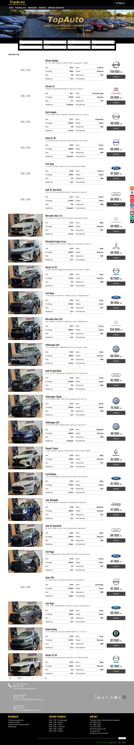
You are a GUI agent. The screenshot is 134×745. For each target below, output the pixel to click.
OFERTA (11, 8)
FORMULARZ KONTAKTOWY (56, 8)
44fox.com (123, 742)
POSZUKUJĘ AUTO (20, 8)
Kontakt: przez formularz (99, 733)
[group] (67, 24)
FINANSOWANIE (32, 8)
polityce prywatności (112, 738)
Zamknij (122, 738)
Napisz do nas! (106, 742)
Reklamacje (12, 727)
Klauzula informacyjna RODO (18, 724)
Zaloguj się (120, 3)
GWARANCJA (42, 8)
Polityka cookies (14, 722)
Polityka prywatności (15, 720)
